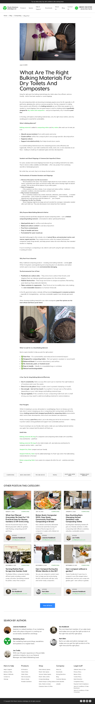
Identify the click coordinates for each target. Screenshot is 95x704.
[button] (22, 1)
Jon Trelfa (75, 538)
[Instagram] (90, 701)
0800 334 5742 (85, 7)
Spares (31, 8)
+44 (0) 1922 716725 (86, 9)
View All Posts (47, 605)
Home (5, 15)
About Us (57, 8)
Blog (10, 15)
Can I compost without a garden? (76, 570)
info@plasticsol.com (19, 539)
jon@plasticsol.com (78, 539)
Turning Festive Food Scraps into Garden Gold (16, 570)
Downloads (48, 8)
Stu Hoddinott (17, 591)
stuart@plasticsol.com (19, 593)
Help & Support (38, 8)
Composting (17, 15)
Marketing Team (19, 639)
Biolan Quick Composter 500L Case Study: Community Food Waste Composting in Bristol (46, 518)
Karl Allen (45, 591)
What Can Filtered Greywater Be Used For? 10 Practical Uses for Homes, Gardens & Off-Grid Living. (17, 518)
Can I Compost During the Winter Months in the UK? (47, 570)
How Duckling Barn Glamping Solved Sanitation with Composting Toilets (74, 518)
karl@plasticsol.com (48, 593)
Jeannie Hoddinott (18, 538)
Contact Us (70, 8)
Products (23, 8)
